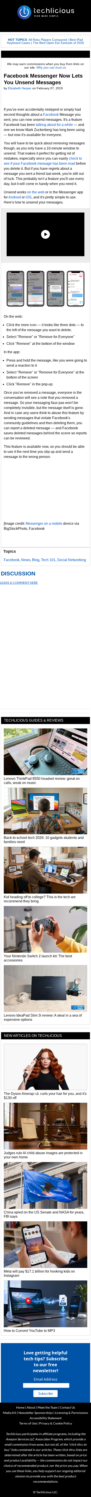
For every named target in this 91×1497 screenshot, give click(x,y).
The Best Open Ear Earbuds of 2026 (58, 43)
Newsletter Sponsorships (36, 1413)
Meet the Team (48, 1407)
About (31, 1407)
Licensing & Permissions (71, 1413)
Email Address (45, 1379)
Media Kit (9, 1413)
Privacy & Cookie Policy (55, 1423)
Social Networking (71, 560)
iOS (29, 197)
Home (20, 1407)
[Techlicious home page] (45, 12)
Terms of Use (28, 1423)
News (25, 560)
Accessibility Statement (46, 1418)
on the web (35, 192)
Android (14, 197)
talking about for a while (54, 125)
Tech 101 (48, 560)
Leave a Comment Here (19, 582)
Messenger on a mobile (44, 523)
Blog (35, 560)
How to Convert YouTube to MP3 (29, 1331)
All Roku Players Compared (47, 39)
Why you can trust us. (51, 67)
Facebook (51, 114)
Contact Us (67, 1407)
